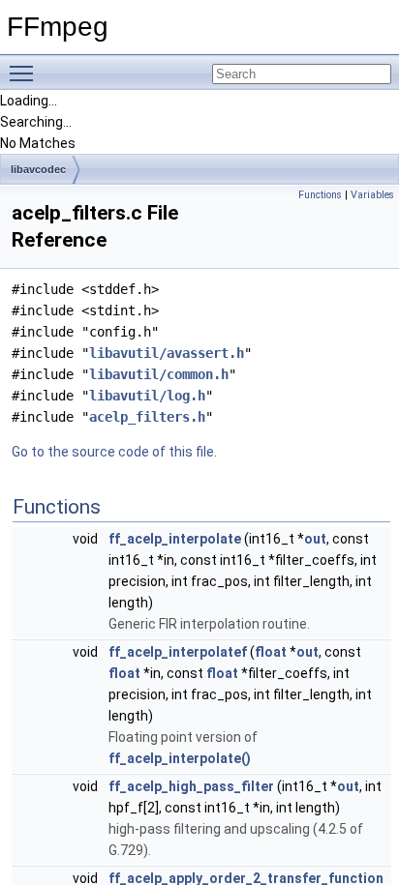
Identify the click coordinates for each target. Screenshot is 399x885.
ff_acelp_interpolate (174, 538)
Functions (320, 195)
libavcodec (38, 169)
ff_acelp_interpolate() (179, 758)
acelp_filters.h (147, 417)
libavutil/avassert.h (166, 353)
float (271, 652)
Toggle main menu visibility (25, 72)
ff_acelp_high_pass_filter (191, 786)
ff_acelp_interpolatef (177, 652)
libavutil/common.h (159, 374)
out (315, 538)
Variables (372, 195)
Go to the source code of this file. (114, 451)
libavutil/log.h (147, 395)
